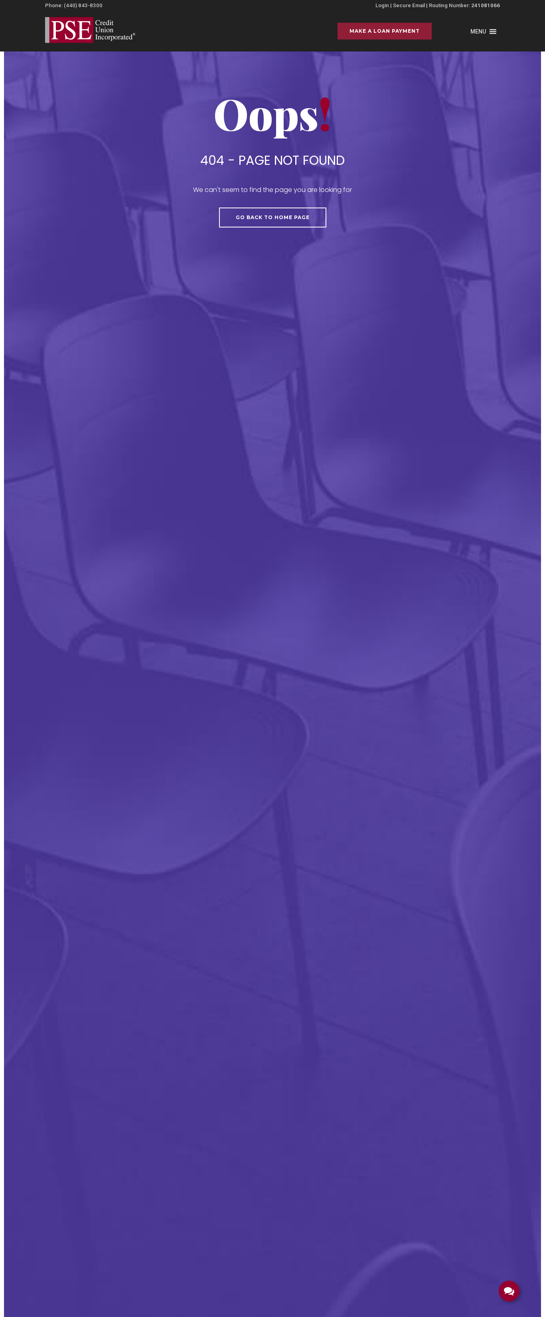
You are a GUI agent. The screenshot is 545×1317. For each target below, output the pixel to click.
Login (382, 5)
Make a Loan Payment (385, 31)
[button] (478, 32)
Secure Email (409, 5)
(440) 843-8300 (83, 5)
